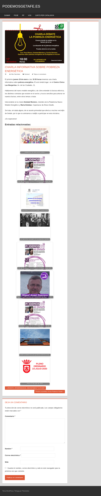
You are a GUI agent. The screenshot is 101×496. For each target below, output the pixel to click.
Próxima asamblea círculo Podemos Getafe (49, 392)
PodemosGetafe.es (21, 6)
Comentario (10, 416)
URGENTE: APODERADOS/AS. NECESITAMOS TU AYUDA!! (26, 388)
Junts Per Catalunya (44, 15)
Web (6, 462)
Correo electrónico (13, 455)
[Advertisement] (84, 52)
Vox (29, 15)
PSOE (16, 15)
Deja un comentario (40, 74)
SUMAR (7, 15)
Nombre (8, 449)
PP (23, 15)
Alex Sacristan (15, 74)
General (26, 74)
